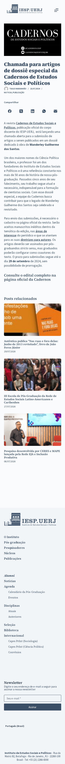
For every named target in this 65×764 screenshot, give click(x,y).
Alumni (9, 576)
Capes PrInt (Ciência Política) (26, 646)
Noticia (8, 92)
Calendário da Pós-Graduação (26, 592)
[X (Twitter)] (21, 111)
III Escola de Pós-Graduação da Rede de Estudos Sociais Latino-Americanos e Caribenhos (30, 399)
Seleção (9, 625)
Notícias (10, 581)
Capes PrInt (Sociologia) (23, 641)
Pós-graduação (14, 542)
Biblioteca (11, 630)
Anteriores (14, 617)
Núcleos (9, 553)
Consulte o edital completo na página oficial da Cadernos (30, 277)
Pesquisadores (14, 548)
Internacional (14, 636)
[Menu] (56, 10)
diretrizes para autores (36, 240)
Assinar (32, 707)
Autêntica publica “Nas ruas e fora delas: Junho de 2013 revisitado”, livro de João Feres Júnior (31, 344)
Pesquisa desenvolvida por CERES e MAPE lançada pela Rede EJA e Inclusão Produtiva (32, 454)
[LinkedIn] (32, 111)
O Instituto (11, 537)
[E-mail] (55, 111)
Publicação (18, 92)
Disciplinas (12, 606)
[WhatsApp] (44, 111)
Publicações (12, 559)
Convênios (14, 652)
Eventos (13, 597)
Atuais (12, 611)
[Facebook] (9, 111)
